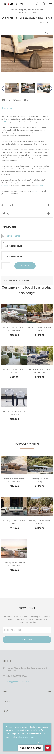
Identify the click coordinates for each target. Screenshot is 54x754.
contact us (35, 191)
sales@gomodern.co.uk (17, 682)
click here (4, 185)
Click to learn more (26, 737)
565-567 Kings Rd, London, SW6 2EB (27, 10)
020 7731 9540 (29, 12)
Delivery (5, 213)
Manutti (7, 122)
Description (7, 108)
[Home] (13, 7)
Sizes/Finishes (8, 205)
